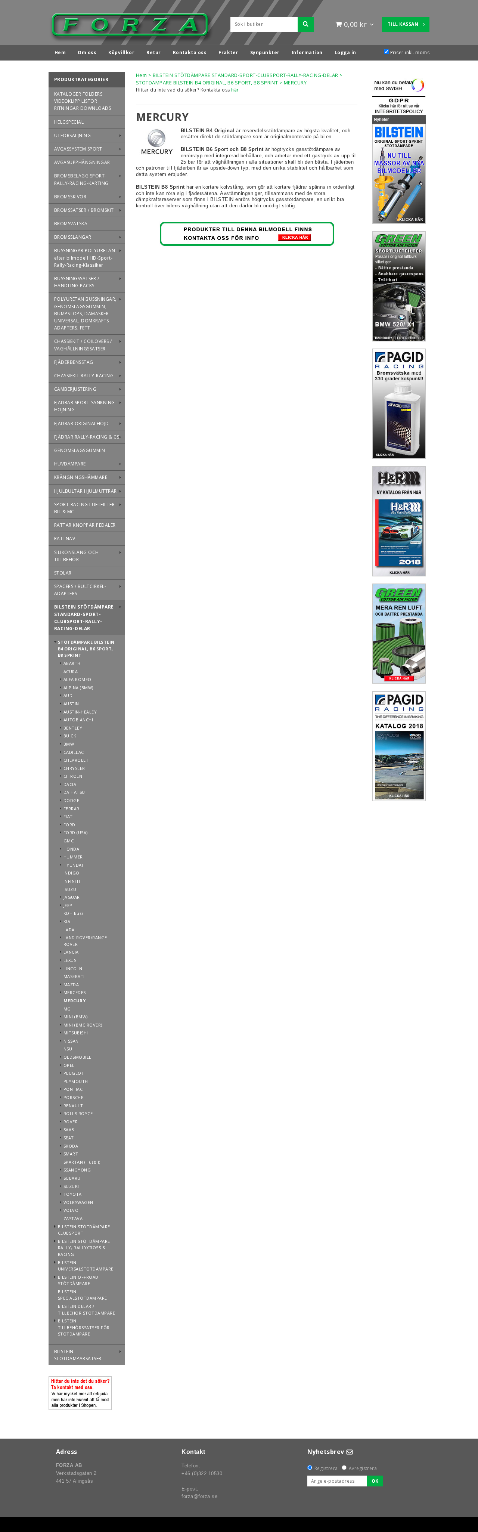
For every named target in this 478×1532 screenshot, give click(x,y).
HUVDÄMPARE (70, 464)
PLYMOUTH (75, 1081)
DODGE (71, 800)
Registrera (326, 1468)
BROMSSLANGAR (72, 237)
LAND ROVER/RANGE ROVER (85, 941)
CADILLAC (73, 752)
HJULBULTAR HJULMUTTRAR (85, 491)
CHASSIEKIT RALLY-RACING (84, 375)
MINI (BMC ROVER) (82, 1025)
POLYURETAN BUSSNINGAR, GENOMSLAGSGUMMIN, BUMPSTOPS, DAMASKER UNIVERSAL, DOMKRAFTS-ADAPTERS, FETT (85, 313)
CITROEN (72, 776)
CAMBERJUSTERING (75, 389)
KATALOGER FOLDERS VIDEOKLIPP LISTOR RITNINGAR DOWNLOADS (82, 101)
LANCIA (71, 952)
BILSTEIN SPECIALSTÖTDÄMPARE (82, 1295)
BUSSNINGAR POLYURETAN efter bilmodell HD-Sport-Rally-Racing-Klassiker (84, 257)
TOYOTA (72, 1194)
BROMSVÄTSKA (70, 223)
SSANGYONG (77, 1170)
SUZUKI (71, 1186)
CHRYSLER (74, 768)
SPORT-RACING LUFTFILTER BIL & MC (84, 508)
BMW (68, 744)
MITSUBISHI (75, 1033)
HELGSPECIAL (69, 122)
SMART (70, 1154)
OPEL (69, 1065)
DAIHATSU (74, 792)
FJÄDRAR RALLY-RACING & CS (86, 437)
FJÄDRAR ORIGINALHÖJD (81, 423)
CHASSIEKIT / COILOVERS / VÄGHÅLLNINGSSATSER (83, 345)
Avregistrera (363, 1468)
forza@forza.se (199, 1496)
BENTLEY (72, 728)
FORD (69, 824)
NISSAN (71, 1041)
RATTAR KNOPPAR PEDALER (85, 525)
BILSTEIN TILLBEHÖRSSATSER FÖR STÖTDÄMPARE (84, 1327)
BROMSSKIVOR (70, 197)
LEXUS (69, 960)
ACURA (70, 671)
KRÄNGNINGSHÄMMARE (80, 477)
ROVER (70, 1121)
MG (67, 1009)
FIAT (68, 816)
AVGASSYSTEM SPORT (78, 149)
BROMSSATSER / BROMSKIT (84, 210)
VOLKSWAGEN (78, 1202)
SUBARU (72, 1178)
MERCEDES (74, 992)
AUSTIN (71, 703)
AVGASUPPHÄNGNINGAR (82, 162)
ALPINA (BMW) (78, 687)
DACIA (69, 784)
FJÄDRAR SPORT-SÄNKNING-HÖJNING (85, 406)
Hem (141, 75)
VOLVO (70, 1210)
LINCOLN (72, 968)
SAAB (68, 1129)
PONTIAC (73, 1089)
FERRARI (72, 808)
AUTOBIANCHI (78, 719)
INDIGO (71, 873)
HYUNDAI (73, 865)
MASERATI (74, 976)
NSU (67, 1049)
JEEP (67, 905)
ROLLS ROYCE (78, 1113)
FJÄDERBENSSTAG (73, 362)
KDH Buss (73, 913)
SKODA (70, 1146)
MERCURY (74, 1000)
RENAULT (73, 1105)
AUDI (68, 695)
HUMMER (73, 857)
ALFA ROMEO (77, 679)
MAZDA (71, 984)
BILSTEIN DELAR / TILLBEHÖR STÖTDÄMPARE (86, 1309)
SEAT (68, 1138)
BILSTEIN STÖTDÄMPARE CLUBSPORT (84, 1230)
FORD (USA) (75, 832)
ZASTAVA (73, 1218)
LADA (69, 929)
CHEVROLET (76, 760)
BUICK (69, 736)
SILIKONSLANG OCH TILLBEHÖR (76, 556)
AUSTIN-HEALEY (80, 712)
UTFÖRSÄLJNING (72, 135)
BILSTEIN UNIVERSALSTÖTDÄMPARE (86, 1266)
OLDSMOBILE (77, 1057)
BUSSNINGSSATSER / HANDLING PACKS (76, 282)
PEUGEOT (73, 1073)
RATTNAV (64, 538)
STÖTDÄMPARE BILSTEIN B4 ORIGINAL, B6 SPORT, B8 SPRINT (86, 648)
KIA (66, 921)
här (235, 90)
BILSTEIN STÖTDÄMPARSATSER (78, 1355)
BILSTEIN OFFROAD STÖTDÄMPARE (78, 1280)
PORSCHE (73, 1097)
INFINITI (71, 881)
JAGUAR (71, 897)
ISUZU (69, 889)
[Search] (306, 24)
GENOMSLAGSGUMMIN (79, 450)
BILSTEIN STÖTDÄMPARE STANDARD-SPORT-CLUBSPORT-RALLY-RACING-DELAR (84, 618)
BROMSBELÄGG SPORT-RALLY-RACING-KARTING (81, 179)
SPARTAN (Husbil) (81, 1162)
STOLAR (63, 573)
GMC (68, 841)
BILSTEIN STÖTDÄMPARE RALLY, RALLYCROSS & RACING (84, 1247)
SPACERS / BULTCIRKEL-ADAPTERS (80, 590)
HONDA (71, 849)
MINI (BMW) (75, 1016)
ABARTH (72, 663)
